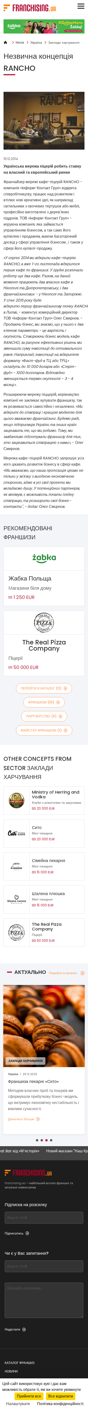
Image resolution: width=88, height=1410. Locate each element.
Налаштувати (18, 1403)
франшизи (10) (41, 702)
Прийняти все (29, 1396)
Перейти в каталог (63, 973)
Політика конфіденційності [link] (60, 1403)
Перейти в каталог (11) (41, 688)
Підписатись (14, 1233)
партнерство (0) (41, 716)
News (20, 42)
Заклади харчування (64, 42)
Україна (36, 42)
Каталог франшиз (19, 1363)
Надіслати (12, 1329)
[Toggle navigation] (80, 6)
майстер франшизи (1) (41, 730)
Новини (11, 1371)
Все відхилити (60, 1396)
